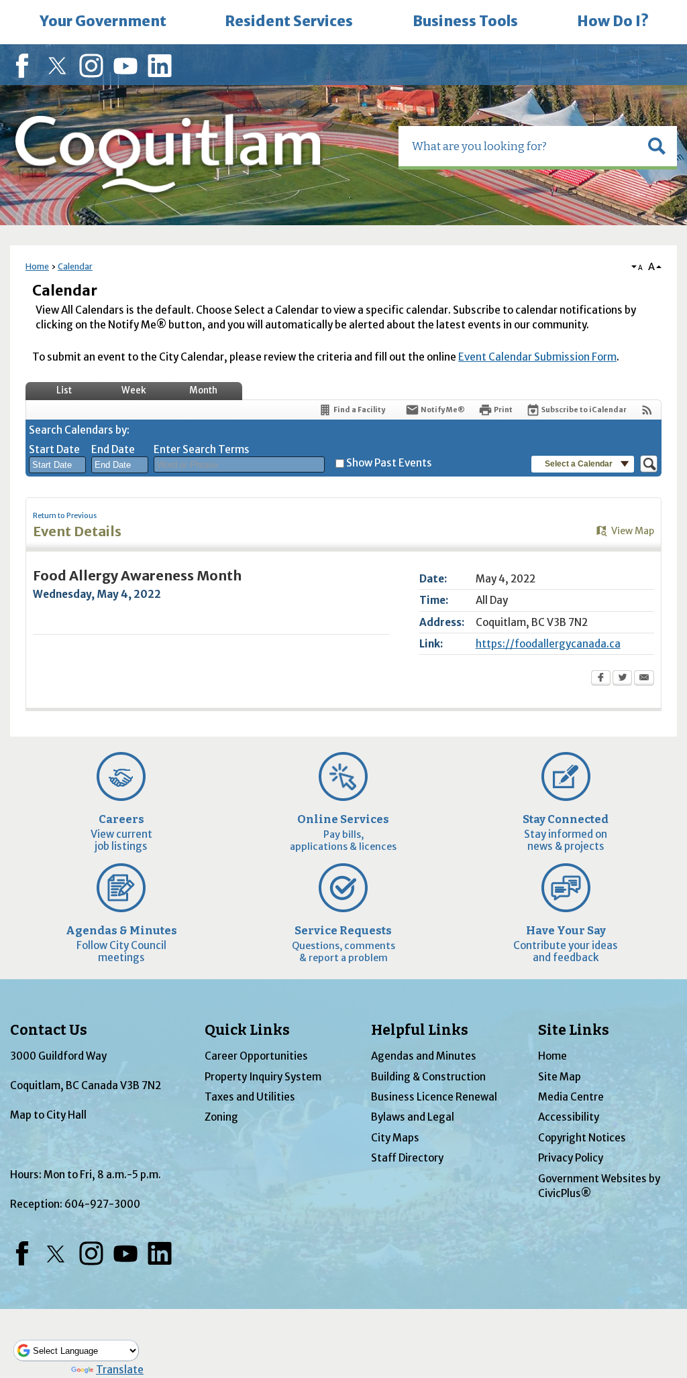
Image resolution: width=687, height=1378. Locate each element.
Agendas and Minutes (423, 1056)
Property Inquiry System (263, 1076)
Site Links (573, 1030)
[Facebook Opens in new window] (601, 679)
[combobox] (57, 465)
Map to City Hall (48, 1115)
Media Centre (571, 1096)
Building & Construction (428, 1076)
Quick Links (247, 1030)
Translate (120, 1369)
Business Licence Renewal (434, 1096)
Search (1, 2)
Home (37, 266)
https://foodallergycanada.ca (548, 643)
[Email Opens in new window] (644, 679)
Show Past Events (389, 462)
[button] (657, 146)
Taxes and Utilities (250, 1096)
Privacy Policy (570, 1157)
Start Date (54, 449)
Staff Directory (407, 1157)
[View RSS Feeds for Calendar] (647, 410)
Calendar (75, 266)
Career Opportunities (256, 1056)
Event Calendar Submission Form (537, 357)
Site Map (559, 1076)
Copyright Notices (582, 1137)
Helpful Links (419, 1030)
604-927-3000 (102, 1204)
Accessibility (568, 1117)
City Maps (395, 1137)
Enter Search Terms (202, 449)
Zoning (221, 1117)
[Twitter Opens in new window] (622, 679)
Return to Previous (65, 515)
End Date (113, 449)
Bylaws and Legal (412, 1117)
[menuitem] (102, 22)
